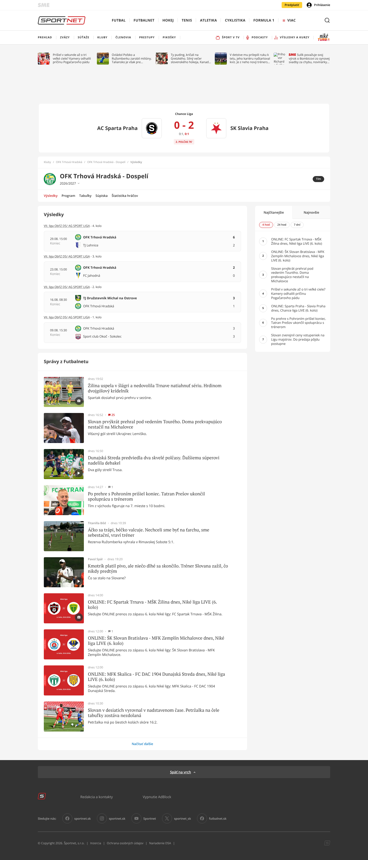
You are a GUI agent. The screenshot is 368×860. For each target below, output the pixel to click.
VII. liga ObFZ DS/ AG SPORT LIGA (67, 226)
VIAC (291, 20)
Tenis (187, 20)
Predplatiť (292, 5)
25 (113, 415)
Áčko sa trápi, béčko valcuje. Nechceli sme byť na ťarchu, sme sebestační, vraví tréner (148, 532)
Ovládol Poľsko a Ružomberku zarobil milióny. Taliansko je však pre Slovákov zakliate (132, 58)
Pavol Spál (95, 559)
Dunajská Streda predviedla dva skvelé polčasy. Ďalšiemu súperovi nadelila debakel (153, 460)
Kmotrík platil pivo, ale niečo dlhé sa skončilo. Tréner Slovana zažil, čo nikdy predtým (158, 568)
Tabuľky (85, 195)
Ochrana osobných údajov (125, 843)
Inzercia (95, 843)
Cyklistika (235, 20)
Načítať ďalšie (142, 744)
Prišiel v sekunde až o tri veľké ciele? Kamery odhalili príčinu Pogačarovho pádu (72, 58)
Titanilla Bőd (97, 523)
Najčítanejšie (274, 212)
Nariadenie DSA (160, 843)
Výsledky (51, 195)
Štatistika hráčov (125, 195)
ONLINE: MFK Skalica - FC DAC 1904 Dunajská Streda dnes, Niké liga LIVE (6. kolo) (156, 676)
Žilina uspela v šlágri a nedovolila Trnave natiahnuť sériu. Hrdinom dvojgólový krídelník (155, 388)
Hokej (168, 20)
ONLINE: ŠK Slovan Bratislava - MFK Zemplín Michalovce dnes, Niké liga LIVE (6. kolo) (156, 640)
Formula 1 (263, 20)
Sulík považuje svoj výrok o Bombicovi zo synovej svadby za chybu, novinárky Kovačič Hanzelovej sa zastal (309, 58)
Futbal (119, 20)
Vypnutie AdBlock (157, 796)
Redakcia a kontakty (96, 796)
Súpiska (102, 195)
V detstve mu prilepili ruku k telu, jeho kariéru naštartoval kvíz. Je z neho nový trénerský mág (250, 58)
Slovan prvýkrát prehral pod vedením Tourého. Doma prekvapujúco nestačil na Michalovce (155, 424)
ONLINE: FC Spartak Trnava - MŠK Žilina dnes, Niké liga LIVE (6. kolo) (152, 604)
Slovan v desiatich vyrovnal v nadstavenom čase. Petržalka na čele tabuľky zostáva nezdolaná (153, 712)
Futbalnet (144, 20)
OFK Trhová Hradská (69, 162)
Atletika (208, 20)
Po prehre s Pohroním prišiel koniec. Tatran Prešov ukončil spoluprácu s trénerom (146, 496)
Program (68, 195)
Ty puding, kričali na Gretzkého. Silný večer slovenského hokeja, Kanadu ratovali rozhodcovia (191, 58)
